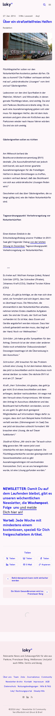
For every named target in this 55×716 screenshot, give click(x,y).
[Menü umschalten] (49, 4)
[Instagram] (23, 697)
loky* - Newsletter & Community (31, 709)
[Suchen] (44, 4)
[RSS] (32, 697)
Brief (40, 712)
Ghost (32, 712)
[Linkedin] (27, 697)
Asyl (38, 16)
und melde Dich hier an (20, 509)
